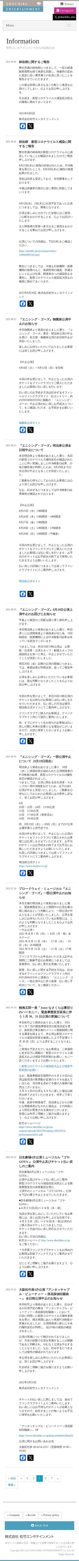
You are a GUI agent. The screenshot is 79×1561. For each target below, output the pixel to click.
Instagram (66, 10)
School (68, 4)
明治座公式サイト (29, 581)
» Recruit (30, 1515)
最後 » (12, 1484)
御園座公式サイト (29, 422)
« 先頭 (12, 1478)
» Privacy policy (50, 1515)
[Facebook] (23, 126)
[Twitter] (30, 126)
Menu (10, 25)
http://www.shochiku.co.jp (55, 1240)
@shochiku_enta (66, 17)
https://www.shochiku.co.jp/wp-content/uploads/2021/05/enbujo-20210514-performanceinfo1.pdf (42, 1131)
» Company (13, 1515)
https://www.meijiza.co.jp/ (33, 866)
